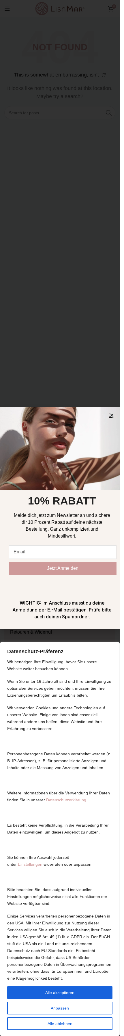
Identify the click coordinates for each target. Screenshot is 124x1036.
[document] (60, 518)
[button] (112, 415)
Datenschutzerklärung (66, 800)
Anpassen (60, 1008)
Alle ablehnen (60, 1023)
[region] (60, 839)
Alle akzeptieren (59, 992)
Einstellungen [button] (30, 864)
